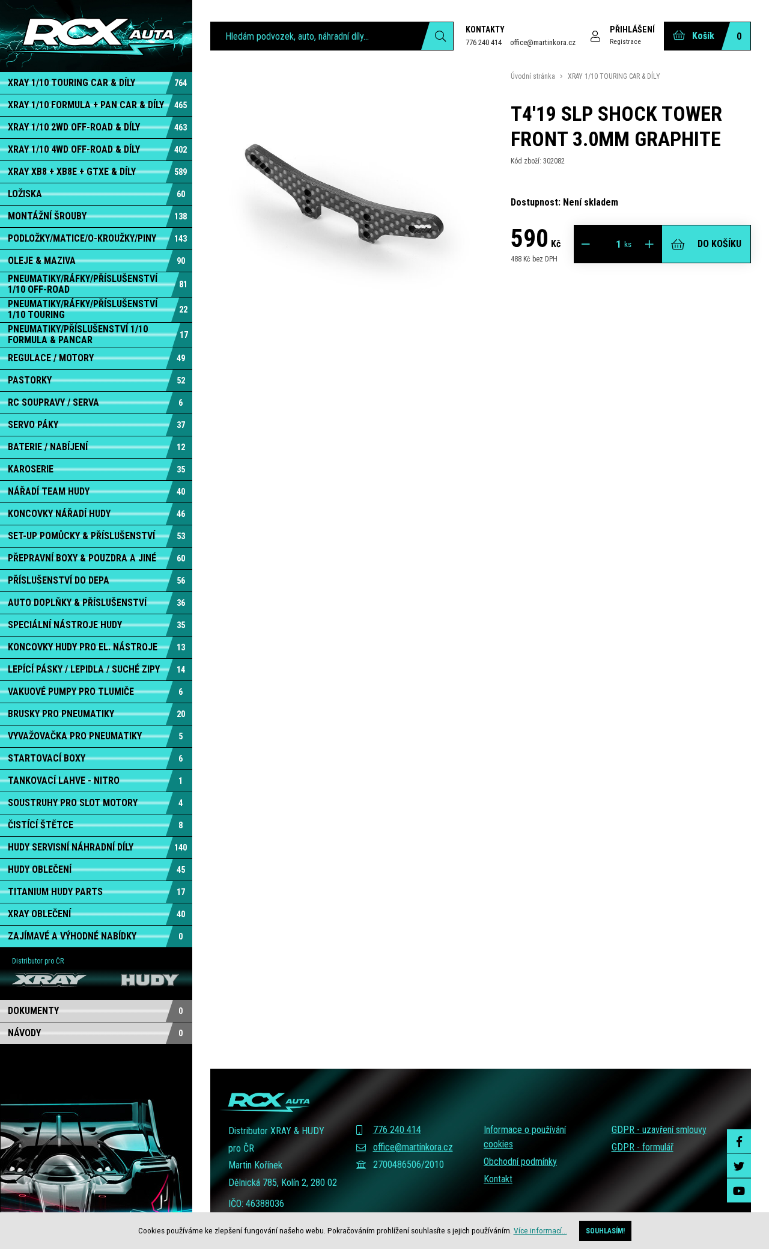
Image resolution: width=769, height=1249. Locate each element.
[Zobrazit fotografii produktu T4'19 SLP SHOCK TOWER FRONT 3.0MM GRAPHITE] (345, 339)
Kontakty (485, 29)
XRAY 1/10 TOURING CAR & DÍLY (614, 76)
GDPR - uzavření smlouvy (659, 1129)
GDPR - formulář (642, 1147)
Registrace (625, 41)
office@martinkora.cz (543, 42)
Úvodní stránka (533, 76)
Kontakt (498, 1179)
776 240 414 (484, 42)
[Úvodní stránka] (96, 36)
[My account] (437, 36)
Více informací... (540, 1230)
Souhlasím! (605, 1231)
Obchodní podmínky (520, 1161)
